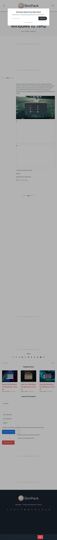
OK (40, 537)
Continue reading (28, 22)
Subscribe (42, 18)
